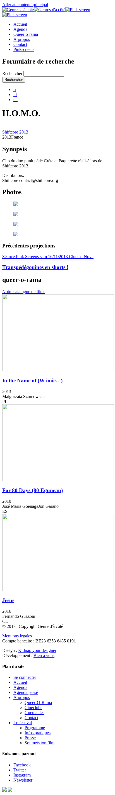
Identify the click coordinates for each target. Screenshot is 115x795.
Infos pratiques (38, 732)
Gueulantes (34, 712)
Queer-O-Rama (38, 702)
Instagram (22, 775)
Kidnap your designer (37, 650)
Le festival (22, 722)
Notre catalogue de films (23, 291)
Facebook (22, 765)
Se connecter (24, 677)
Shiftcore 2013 (15, 132)
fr (14, 89)
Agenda (20, 29)
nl (15, 94)
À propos (21, 39)
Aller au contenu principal (25, 4)
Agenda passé (25, 692)
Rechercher (12, 73)
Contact (20, 44)
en (15, 99)
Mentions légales (17, 635)
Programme (35, 727)
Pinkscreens (23, 49)
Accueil (20, 24)
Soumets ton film (39, 742)
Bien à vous (43, 655)
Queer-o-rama (25, 34)
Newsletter (22, 780)
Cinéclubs (33, 707)
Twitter (19, 770)
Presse (30, 737)
